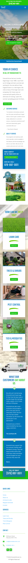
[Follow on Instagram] (11, 550)
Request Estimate (8, 503)
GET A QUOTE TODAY (14, 43)
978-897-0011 (11, 165)
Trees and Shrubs (8, 518)
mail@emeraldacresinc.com (13, 541)
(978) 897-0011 (14, 473)
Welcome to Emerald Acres (14, 24)
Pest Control (6, 524)
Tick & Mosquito (7, 521)
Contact (5, 505)
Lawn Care (6, 516)
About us (5, 497)
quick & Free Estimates (11, 157)
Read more (14, 245)
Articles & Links (7, 500)
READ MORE (7, 104)
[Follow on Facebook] (8, 550)
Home (4, 495)
